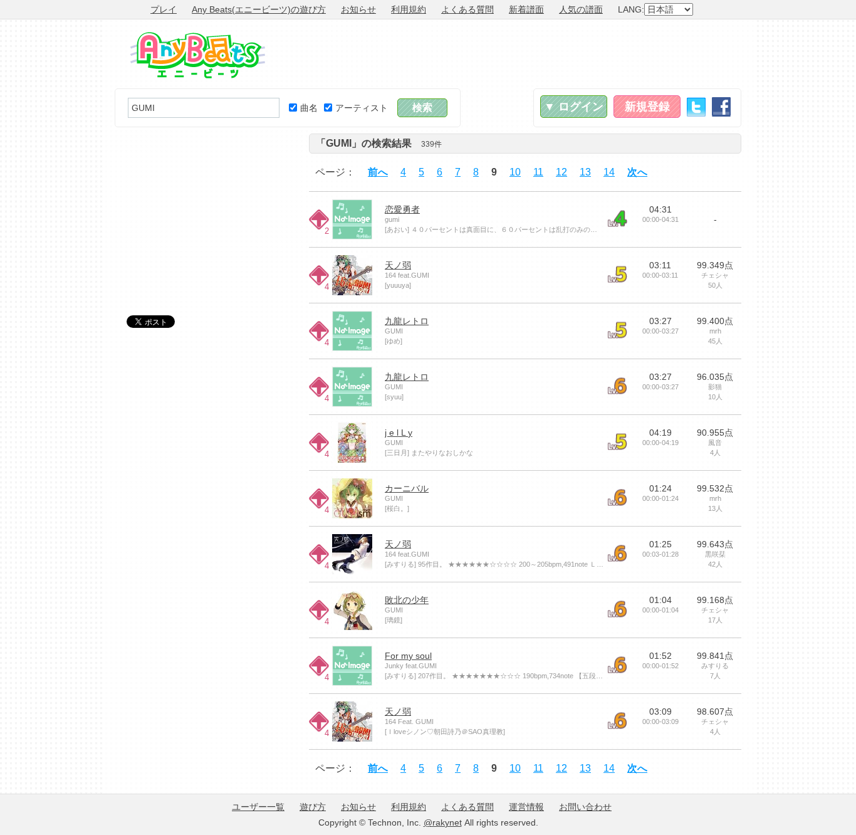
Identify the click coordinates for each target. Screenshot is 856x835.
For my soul (408, 656)
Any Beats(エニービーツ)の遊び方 (259, 9)
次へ (637, 172)
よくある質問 (467, 9)
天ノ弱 (398, 265)
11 (538, 172)
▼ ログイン (573, 106)
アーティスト (361, 108)
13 (585, 172)
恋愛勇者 (402, 209)
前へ (378, 172)
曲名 (309, 108)
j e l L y (398, 433)
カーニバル (407, 488)
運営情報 (526, 807)
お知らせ (358, 9)
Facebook (721, 107)
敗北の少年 (407, 600)
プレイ (163, 9)
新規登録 (647, 106)
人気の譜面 (581, 9)
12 (561, 172)
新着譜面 (526, 9)
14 (609, 172)
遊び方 (313, 807)
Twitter (696, 107)
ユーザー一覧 (258, 807)
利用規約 (408, 9)
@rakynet (443, 822)
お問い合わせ (585, 807)
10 (515, 172)
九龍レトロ (407, 321)
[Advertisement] (513, 54)
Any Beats (197, 55)
